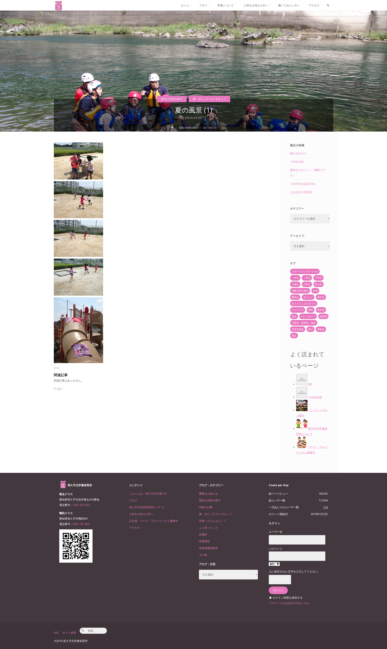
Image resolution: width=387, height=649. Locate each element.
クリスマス (298, 309)
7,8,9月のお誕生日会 (302, 184)
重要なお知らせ (208, 493)
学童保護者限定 (208, 548)
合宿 (315, 290)
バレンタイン (308, 316)
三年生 (318, 277)
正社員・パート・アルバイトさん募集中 (153, 521)
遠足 (294, 335)
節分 (294, 316)
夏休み (295, 297)
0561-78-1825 (81, 524)
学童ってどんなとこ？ (212, 521)
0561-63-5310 (81, 505)
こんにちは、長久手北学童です (148, 493)
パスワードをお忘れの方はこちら (289, 603)
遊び (60, 389)
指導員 (323, 316)
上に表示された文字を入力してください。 (294, 571)
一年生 (295, 277)
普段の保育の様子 (172, 99)
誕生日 (321, 297)
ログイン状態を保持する (287, 597)
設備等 (203, 534)
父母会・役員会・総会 (304, 322)
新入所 (318, 284)
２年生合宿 (297, 161)
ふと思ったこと (208, 527)
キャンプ (308, 297)
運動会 (321, 329)
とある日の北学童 (301, 192)
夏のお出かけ (298, 153)
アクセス (134, 527)
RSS (56, 632)
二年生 (307, 277)
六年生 (307, 284)
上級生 (295, 284)
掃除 (310, 309)
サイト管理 (69, 632)
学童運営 (204, 541)
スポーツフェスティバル (305, 271)
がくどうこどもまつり (304, 303)
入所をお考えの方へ (141, 514)
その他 (203, 555)
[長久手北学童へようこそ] (58, 5)
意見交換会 (298, 329)
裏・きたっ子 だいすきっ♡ (209, 99)
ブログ (133, 500)
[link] (328, 5)
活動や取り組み (300, 290)
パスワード (275, 549)
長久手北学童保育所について (146, 507)
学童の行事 (206, 507)
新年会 (321, 309)
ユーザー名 (275, 531)
